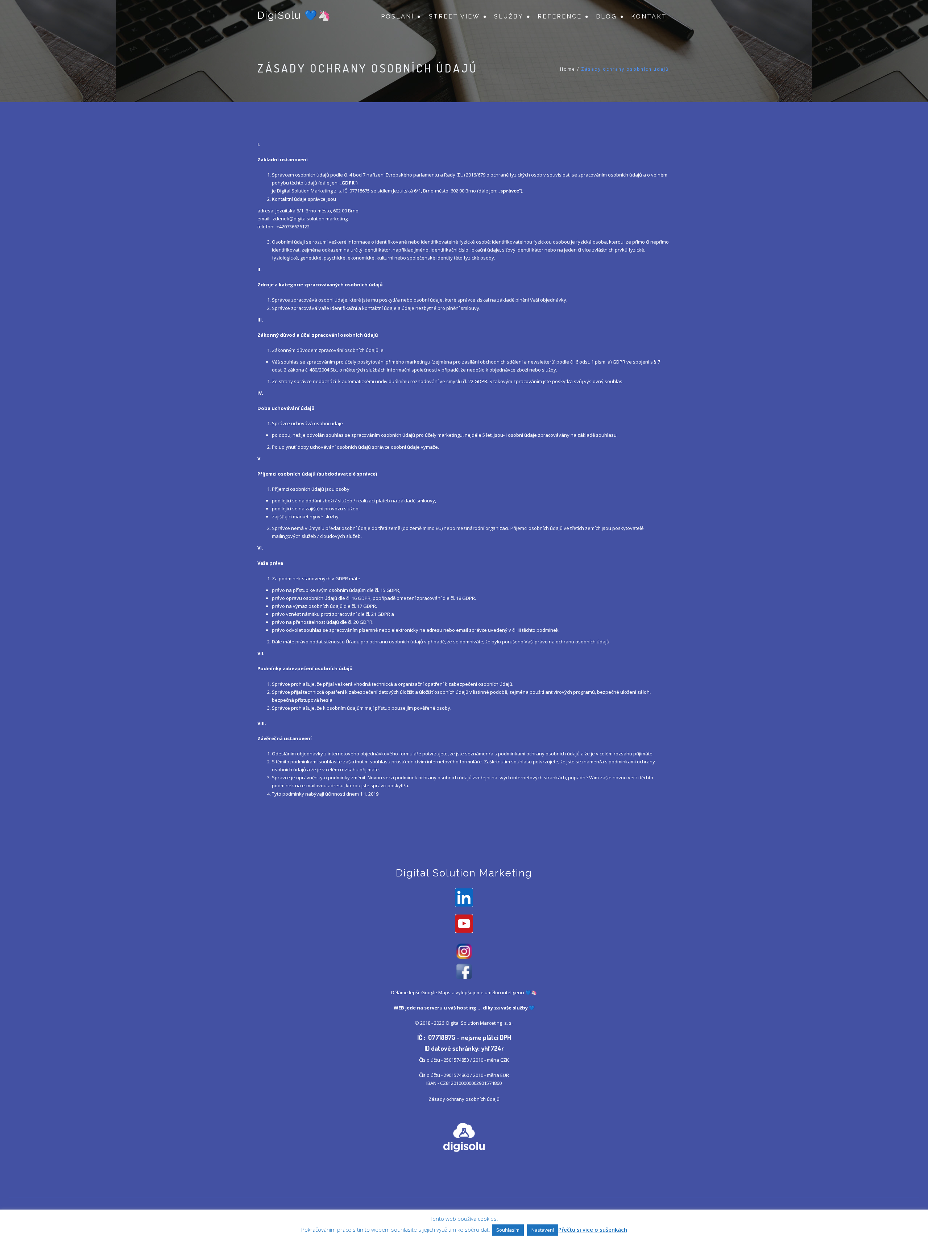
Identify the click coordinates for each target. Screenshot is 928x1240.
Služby (508, 16)
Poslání (397, 16)
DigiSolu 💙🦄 (294, 15)
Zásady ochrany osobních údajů (464, 1099)
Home (567, 69)
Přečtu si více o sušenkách (592, 1229)
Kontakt (649, 16)
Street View (454, 16)
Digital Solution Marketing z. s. (480, 1023)
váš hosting (462, 1007)
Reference (560, 16)
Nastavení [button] (542, 1230)
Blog (606, 16)
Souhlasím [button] (507, 1230)
